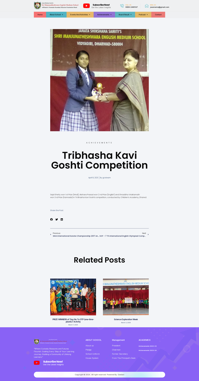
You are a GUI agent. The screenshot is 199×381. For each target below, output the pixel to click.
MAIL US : (153, 5)
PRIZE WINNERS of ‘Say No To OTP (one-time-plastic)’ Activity (73, 320)
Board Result (124, 14)
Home (40, 14)
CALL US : (128, 5)
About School (55, 14)
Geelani (121, 375)
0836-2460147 (131, 7)
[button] (51, 219)
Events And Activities (79, 14)
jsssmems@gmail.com (159, 7)
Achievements (103, 14)
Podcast (142, 14)
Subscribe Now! (101, 4)
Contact (158, 14)
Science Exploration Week (126, 319)
